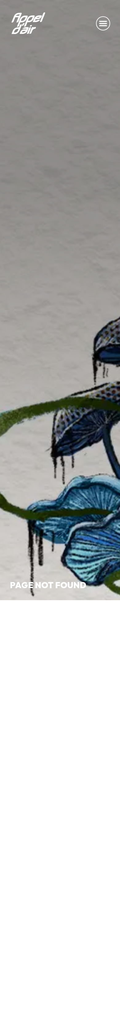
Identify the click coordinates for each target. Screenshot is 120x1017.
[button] (103, 23)
